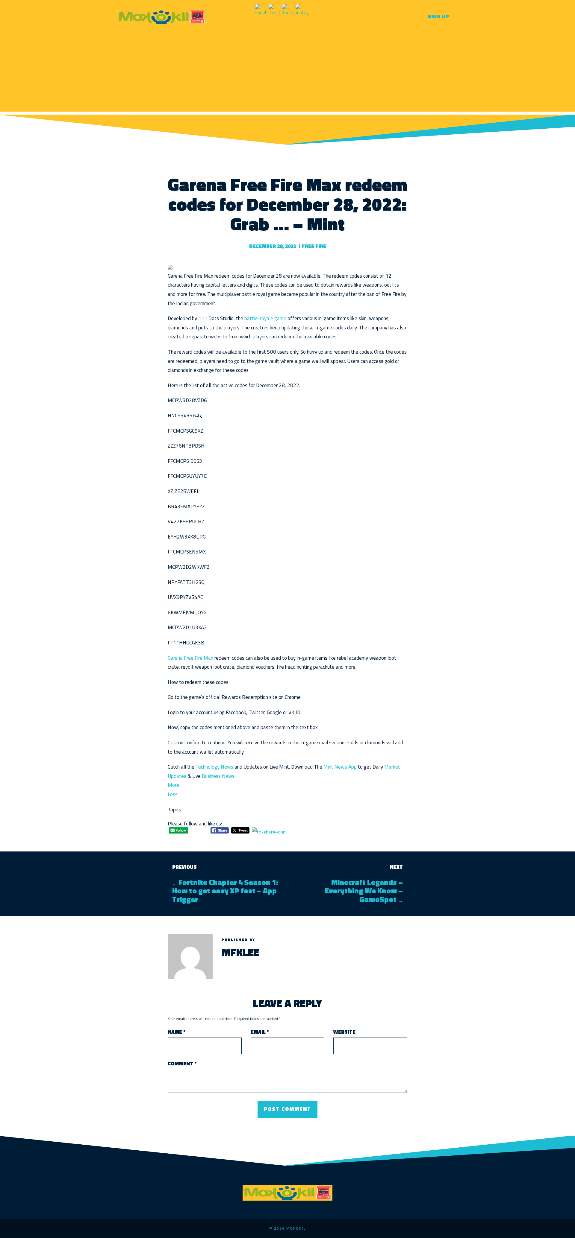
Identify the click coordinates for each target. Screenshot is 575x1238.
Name (176, 1032)
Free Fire (314, 246)
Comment (182, 1063)
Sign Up (438, 16)
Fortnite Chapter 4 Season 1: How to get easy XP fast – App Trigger (225, 891)
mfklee (240, 952)
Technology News (214, 767)
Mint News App (340, 767)
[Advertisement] (287, 70)
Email (260, 1032)
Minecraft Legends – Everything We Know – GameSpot (364, 891)
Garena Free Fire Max (190, 658)
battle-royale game (266, 318)
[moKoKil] (162, 16)
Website (344, 1032)
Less (173, 794)
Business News (218, 776)
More (173, 785)
